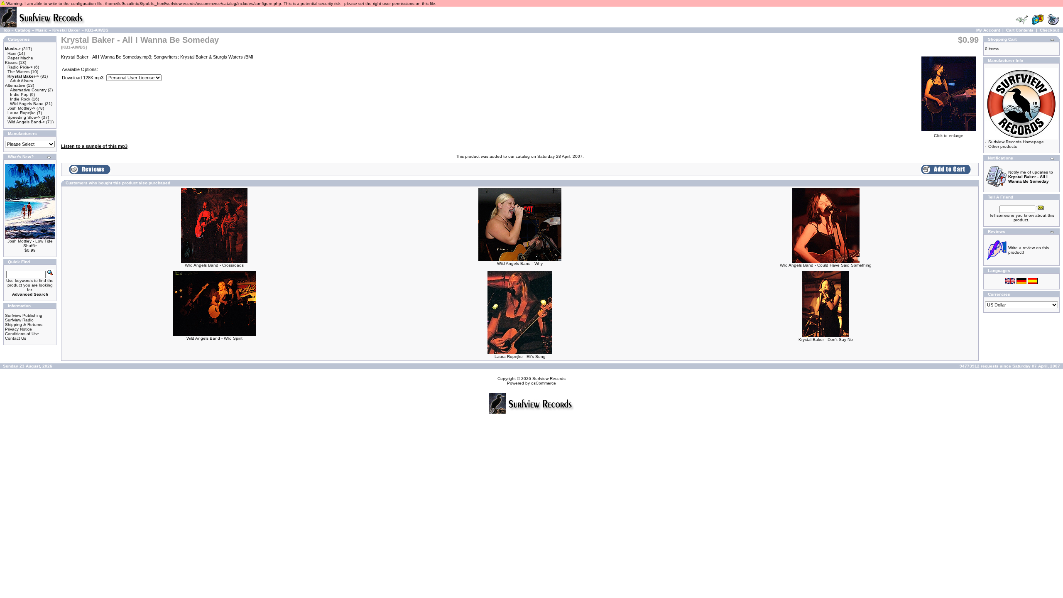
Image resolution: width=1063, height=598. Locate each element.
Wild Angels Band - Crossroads (214, 265)
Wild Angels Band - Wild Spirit (214, 338)
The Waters (18, 71)
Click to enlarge (948, 135)
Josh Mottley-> (21, 108)
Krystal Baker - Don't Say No (825, 339)
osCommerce (543, 383)
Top (6, 30)
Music (41, 30)
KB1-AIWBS (96, 30)
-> (13, 49)
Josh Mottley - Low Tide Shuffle (30, 243)
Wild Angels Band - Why (520, 263)
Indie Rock (20, 99)
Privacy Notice (18, 329)
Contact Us (15, 338)
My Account (988, 30)
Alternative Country (28, 90)
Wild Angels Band (27, 103)
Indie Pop (19, 94)
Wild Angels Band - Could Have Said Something (826, 265)
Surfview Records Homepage (1016, 142)
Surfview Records (549, 378)
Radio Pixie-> (20, 67)
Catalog (22, 30)
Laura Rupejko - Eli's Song (520, 356)
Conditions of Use (22, 333)
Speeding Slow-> (23, 117)
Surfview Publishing (23, 315)
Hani (11, 53)
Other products (1002, 146)
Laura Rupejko (21, 112)
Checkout (1049, 30)
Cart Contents (1020, 30)
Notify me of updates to (1030, 177)
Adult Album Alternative (19, 83)
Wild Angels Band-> (26, 122)
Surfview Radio (19, 320)
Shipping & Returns (23, 324)
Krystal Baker (66, 30)
